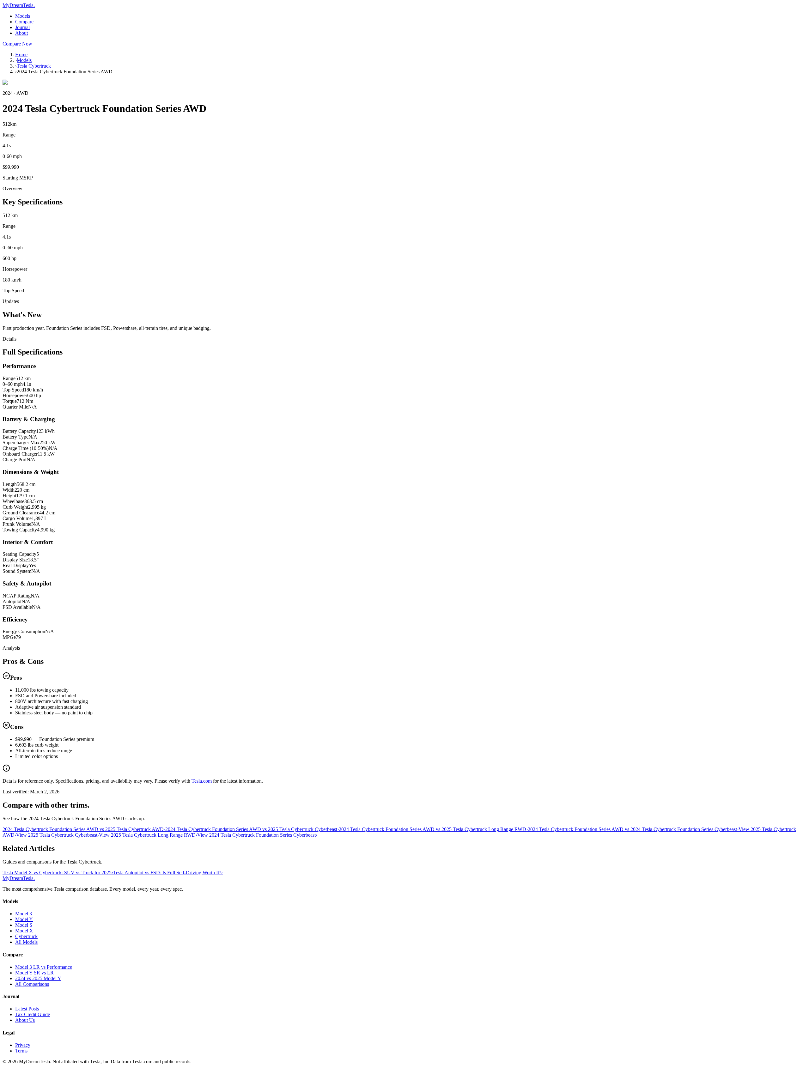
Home (21, 54)
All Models (26, 942)
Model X (24, 930)
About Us (25, 1020)
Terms (21, 1050)
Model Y (24, 919)
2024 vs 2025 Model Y (38, 978)
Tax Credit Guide (32, 1014)
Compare (24, 21)
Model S (23, 925)
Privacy (22, 1045)
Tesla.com (202, 781)
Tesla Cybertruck (34, 66)
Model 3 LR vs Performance (43, 967)
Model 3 (23, 913)
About (21, 33)
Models (22, 16)
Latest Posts (27, 1008)
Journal (22, 27)
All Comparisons (32, 984)
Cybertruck (26, 936)
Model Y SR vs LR (34, 972)
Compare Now (17, 43)
